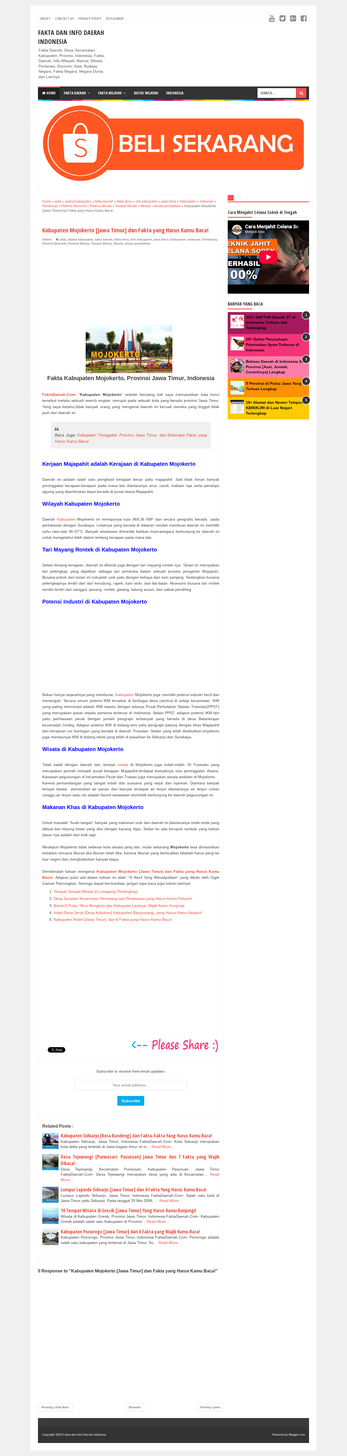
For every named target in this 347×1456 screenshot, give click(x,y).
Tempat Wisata (101, 243)
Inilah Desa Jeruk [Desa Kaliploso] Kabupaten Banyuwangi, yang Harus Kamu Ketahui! (128, 912)
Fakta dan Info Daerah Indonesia (84, 1434)
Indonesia (174, 92)
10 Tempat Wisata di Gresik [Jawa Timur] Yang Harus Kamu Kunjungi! (128, 1210)
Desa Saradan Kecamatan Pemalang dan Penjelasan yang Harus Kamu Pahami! (123, 898)
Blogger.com (297, 1434)
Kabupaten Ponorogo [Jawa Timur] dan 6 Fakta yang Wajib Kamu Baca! (130, 1231)
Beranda (135, 1407)
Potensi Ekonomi (54, 243)
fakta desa (121, 239)
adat (63, 239)
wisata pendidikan (138, 243)
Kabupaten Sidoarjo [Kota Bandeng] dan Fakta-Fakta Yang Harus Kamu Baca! (136, 1135)
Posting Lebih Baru (55, 1407)
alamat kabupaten (80, 239)
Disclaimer (115, 18)
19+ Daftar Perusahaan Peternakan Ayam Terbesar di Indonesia (272, 344)
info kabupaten (141, 239)
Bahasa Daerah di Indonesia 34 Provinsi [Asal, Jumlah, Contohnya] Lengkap (274, 366)
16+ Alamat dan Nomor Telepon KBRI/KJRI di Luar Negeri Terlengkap (274, 407)
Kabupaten (178, 239)
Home (51, 92)
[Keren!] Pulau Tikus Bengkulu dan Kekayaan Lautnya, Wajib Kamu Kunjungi (119, 905)
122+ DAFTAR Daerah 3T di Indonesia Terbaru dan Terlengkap (270, 322)
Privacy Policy (89, 18)
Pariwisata (209, 239)
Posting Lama (210, 1407)
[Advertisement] (130, 287)
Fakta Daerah (75, 92)
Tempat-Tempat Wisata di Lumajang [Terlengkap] (96, 891)
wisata (122, 764)
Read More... (163, 1146)
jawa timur (161, 239)
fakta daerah (104, 239)
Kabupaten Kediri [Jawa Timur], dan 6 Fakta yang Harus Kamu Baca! (113, 919)
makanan (194, 239)
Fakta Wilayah (110, 92)
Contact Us (64, 18)
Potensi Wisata (78, 243)
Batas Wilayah (146, 92)
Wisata (118, 243)
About (45, 18)
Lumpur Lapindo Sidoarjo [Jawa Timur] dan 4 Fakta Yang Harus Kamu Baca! (133, 1189)
